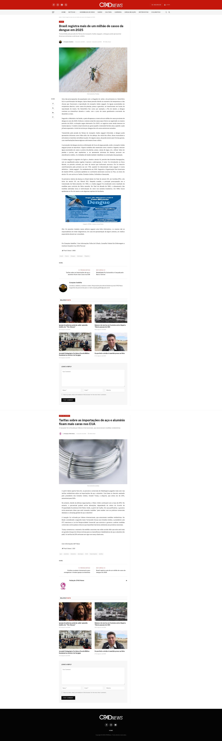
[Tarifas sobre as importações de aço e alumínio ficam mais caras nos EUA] (93, 461)
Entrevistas (143, 12)
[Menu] (53, 12)
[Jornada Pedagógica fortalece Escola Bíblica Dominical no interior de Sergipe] (75, 342)
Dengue (73, 256)
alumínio (66, 554)
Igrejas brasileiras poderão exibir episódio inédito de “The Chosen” (73, 326)
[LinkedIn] (53, 112)
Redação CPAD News (69, 433)
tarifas (101, 554)
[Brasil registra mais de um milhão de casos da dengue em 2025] (93, 69)
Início (60, 17)
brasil (61, 256)
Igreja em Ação (130, 12)
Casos (67, 256)
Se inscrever (156, 4)
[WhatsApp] (53, 117)
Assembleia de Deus (87, 12)
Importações (93, 554)
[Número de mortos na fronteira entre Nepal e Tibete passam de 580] (111, 313)
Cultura (108, 12)
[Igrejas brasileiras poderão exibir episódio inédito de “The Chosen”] (75, 313)
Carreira (118, 12)
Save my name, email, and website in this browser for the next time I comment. (84, 394)
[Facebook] (53, 103)
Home (63, 12)
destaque (80, 256)
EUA (86, 554)
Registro (87, 256)
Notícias (72, 12)
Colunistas (155, 12)
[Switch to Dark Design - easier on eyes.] (166, 12)
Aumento (73, 554)
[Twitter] (53, 108)
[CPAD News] (111, 5)
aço (61, 554)
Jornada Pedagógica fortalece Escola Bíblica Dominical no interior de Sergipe (74, 354)
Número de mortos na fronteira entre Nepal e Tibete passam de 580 (110, 326)
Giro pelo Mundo (64, 415)
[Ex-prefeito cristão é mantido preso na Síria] (111, 342)
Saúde (100, 12)
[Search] (169, 12)
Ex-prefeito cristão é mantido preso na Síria (110, 353)
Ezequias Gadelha (68, 41)
